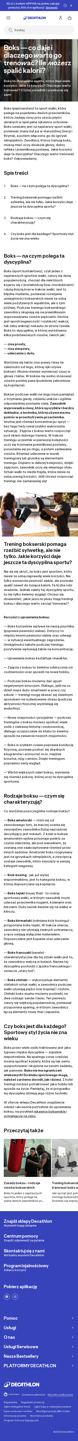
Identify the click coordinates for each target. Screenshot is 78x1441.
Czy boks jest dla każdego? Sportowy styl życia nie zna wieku (42, 236)
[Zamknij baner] (71, 5)
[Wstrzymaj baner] (65, 5)
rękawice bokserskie (50, 1111)
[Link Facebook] (7, 1297)
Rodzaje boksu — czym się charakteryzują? (31, 220)
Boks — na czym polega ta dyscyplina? (40, 186)
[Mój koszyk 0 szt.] (69, 17)
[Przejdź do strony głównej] (34, 18)
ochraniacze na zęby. (20, 1116)
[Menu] (8, 17)
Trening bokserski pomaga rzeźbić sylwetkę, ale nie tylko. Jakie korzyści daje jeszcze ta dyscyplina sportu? (42, 201)
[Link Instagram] (15, 1297)
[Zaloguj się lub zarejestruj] (60, 17)
